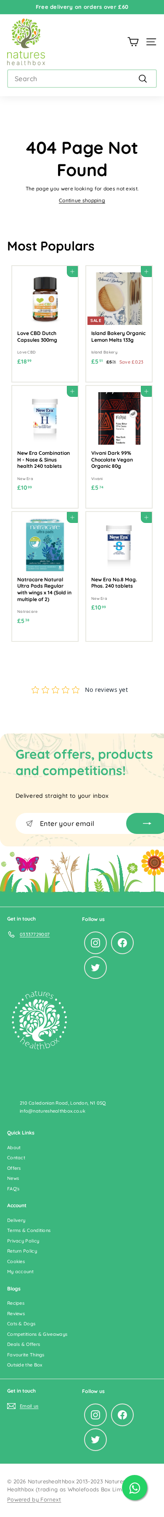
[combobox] (82, 78)
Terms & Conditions (28, 1230)
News (13, 1178)
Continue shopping (82, 200)
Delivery (16, 1220)
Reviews (16, 1313)
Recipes (15, 1303)
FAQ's (13, 1189)
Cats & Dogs (21, 1324)
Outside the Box (24, 1365)
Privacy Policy (23, 1241)
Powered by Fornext (34, 1499)
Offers (14, 1168)
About (14, 1147)
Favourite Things (26, 1355)
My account (20, 1271)
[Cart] (133, 41)
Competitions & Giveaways (37, 1334)
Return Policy (22, 1251)
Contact (16, 1158)
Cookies (16, 1261)
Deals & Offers (23, 1344)
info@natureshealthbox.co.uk (52, 1111)
